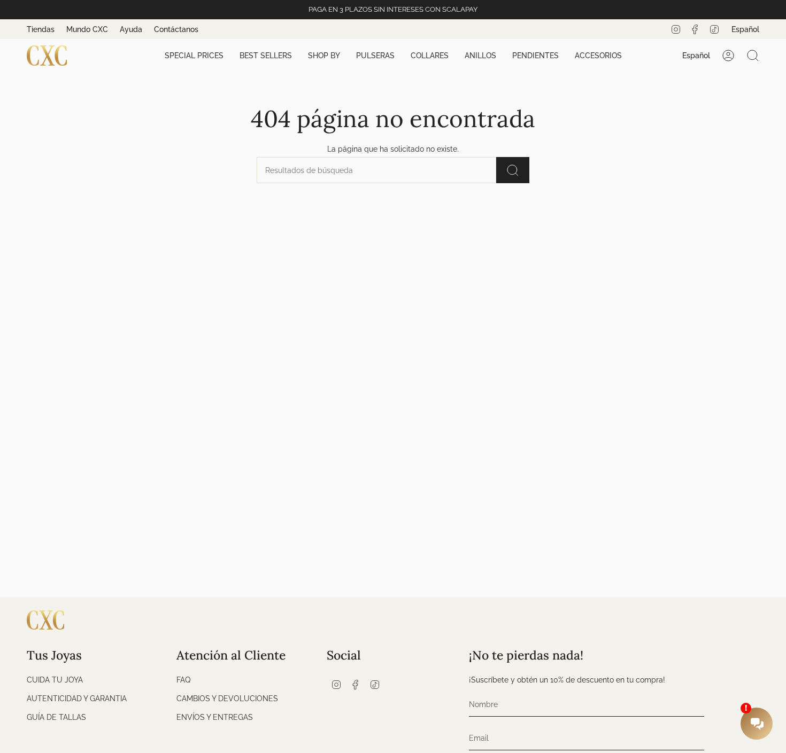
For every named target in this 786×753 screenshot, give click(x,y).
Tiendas (41, 29)
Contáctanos (176, 29)
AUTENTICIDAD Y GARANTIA (77, 698)
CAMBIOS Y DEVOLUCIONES (227, 698)
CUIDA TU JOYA (55, 679)
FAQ (183, 679)
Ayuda (131, 29)
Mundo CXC (87, 29)
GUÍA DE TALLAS (56, 716)
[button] (194, 55)
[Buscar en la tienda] (512, 170)
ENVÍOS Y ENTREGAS (214, 716)
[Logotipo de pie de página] (45, 620)
